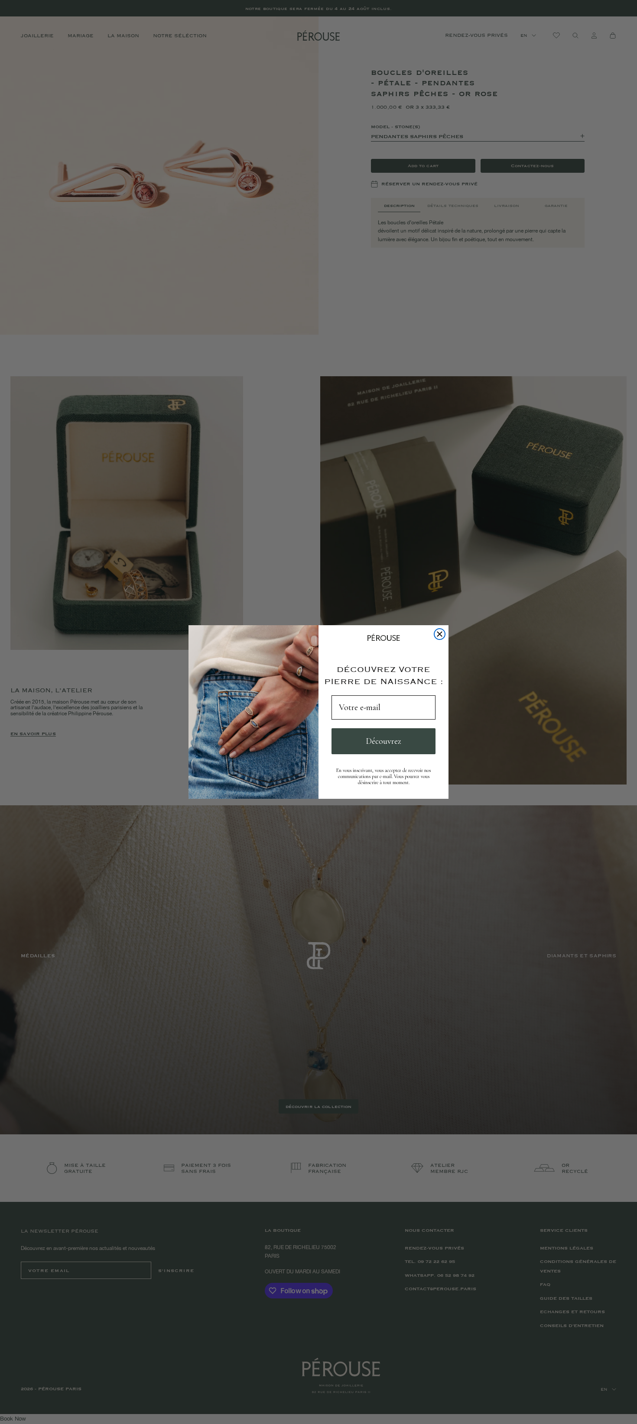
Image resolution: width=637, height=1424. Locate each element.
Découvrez (383, 741)
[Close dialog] (439, 634)
